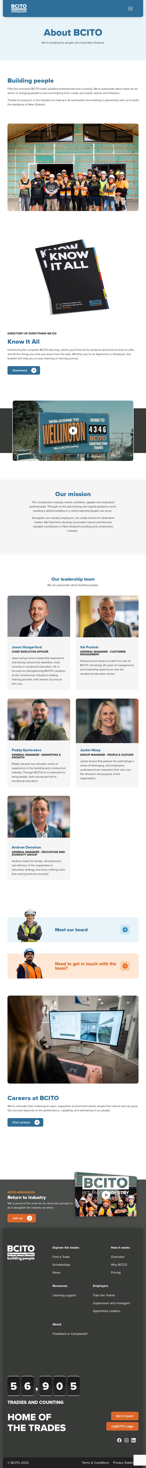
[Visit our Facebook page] (119, 1440)
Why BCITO (119, 1264)
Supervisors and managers (111, 1303)
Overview (117, 1256)
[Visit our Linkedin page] (133, 1440)
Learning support (64, 1295)
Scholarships (61, 1264)
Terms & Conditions (95, 1462)
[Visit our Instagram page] (126, 1440)
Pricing (116, 1272)
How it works (120, 1247)
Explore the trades (66, 1247)
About (57, 1324)
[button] (130, 8)
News (56, 1272)
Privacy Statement (126, 1462)
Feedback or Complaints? (70, 1333)
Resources (60, 1286)
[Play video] (73, 431)
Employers (100, 1286)
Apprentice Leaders (106, 1311)
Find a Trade (61, 1256)
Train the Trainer (104, 1295)
